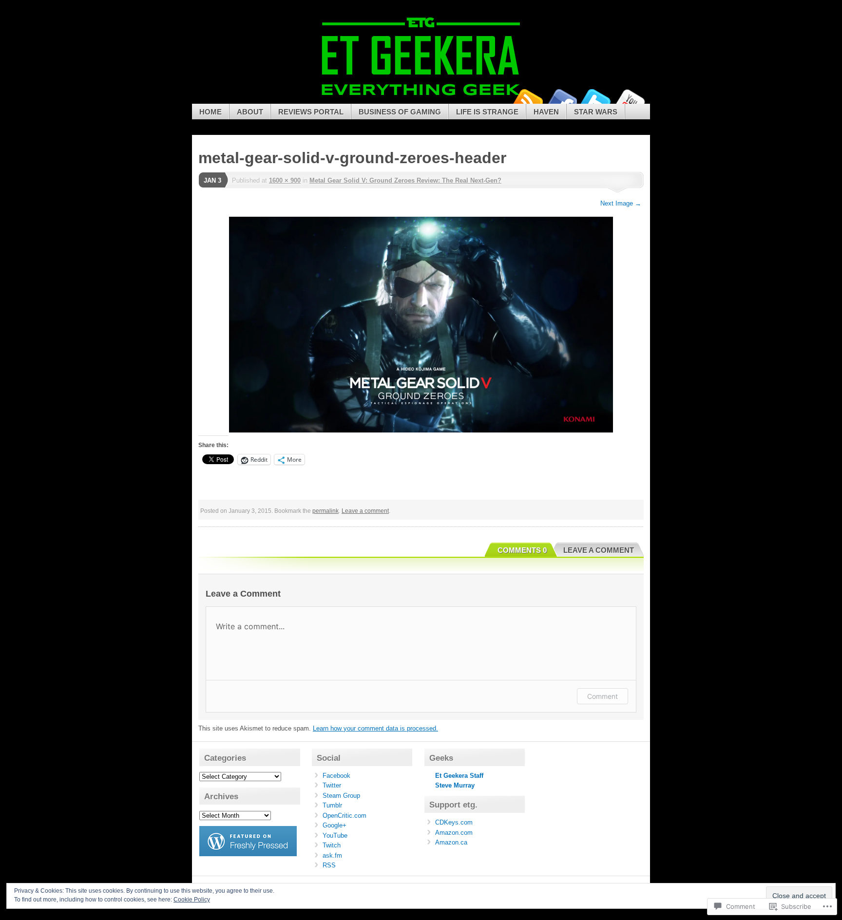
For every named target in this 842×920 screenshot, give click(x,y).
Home (210, 112)
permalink (325, 510)
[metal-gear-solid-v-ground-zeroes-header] (421, 324)
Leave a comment (365, 510)
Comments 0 (522, 550)
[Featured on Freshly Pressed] (248, 854)
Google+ (334, 825)
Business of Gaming (400, 112)
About (250, 112)
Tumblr (332, 805)
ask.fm (332, 855)
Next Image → (620, 203)
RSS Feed (527, 100)
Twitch (332, 845)
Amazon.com (454, 832)
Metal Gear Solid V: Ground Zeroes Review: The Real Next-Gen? (405, 180)
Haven (546, 112)
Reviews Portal (311, 112)
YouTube (629, 100)
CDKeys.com (454, 822)
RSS (329, 865)
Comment (602, 696)
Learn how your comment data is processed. (375, 728)
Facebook (561, 100)
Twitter (595, 100)
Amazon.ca (451, 842)
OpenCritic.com (344, 815)
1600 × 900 (285, 180)
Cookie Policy (191, 899)
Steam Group (341, 795)
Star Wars (595, 112)
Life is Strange (487, 112)
